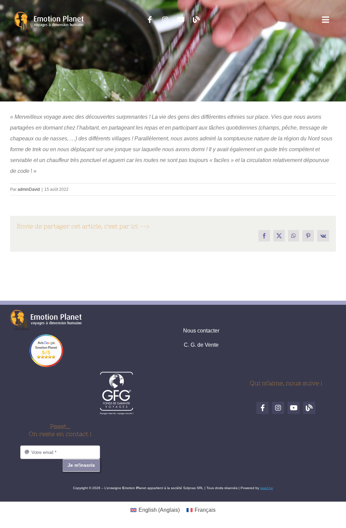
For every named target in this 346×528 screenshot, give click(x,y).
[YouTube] (181, 20)
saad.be (266, 488)
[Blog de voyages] (196, 20)
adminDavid (29, 189)
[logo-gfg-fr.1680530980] (116, 374)
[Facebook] (150, 20)
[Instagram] (165, 20)
